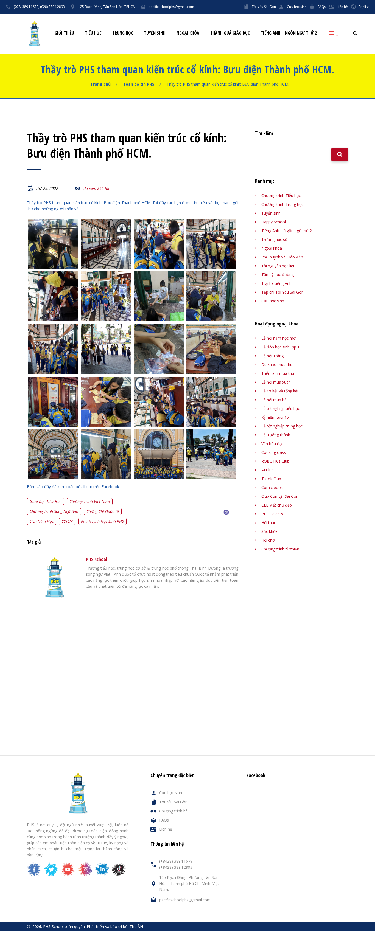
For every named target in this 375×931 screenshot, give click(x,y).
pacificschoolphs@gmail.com (171, 6)
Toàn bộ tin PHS (138, 84)
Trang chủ (100, 84)
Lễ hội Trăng (272, 355)
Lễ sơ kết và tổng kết (280, 390)
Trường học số (274, 239)
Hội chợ (268, 540)
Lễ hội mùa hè (274, 399)
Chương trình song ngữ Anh (54, 511)
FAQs (322, 6)
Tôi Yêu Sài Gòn (264, 6)
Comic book (272, 487)
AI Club (267, 469)
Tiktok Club (271, 478)
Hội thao (268, 522)
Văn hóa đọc (272, 443)
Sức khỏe (269, 531)
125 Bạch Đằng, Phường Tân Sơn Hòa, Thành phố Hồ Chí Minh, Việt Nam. (189, 883)
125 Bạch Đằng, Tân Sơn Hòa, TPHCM (107, 6)
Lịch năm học (42, 521)
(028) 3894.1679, (26, 6)
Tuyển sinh (155, 33)
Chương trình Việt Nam (89, 501)
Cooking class (273, 452)
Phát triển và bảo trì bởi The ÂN (115, 926)
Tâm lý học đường (277, 274)
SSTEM (67, 521)
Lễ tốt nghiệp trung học (282, 426)
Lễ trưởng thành (275, 434)
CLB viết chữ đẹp (276, 505)
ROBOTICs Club (275, 461)
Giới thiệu (64, 33)
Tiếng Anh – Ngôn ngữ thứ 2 (289, 33)
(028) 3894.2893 (52, 6)
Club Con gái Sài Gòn (279, 496)
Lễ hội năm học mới (278, 338)
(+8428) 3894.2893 (175, 867)
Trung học (123, 33)
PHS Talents (272, 513)
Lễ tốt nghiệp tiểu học (280, 408)
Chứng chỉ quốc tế (102, 511)
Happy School (273, 221)
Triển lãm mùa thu (277, 373)
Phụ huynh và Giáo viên (282, 257)
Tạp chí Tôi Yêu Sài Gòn (282, 292)
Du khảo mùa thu (276, 364)
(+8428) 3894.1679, (176, 861)
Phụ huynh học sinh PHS (102, 521)
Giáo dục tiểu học (45, 501)
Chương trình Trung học (282, 204)
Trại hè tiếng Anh (276, 283)
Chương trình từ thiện (280, 549)
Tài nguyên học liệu (278, 265)
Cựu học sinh (297, 6)
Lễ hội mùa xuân (276, 382)
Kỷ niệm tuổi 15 (275, 417)
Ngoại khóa (188, 33)
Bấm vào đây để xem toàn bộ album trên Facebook (73, 486)
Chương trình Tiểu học (281, 195)
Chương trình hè (173, 811)
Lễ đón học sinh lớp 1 (280, 347)
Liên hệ (342, 6)
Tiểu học (93, 33)
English (364, 6)
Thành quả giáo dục (230, 33)
